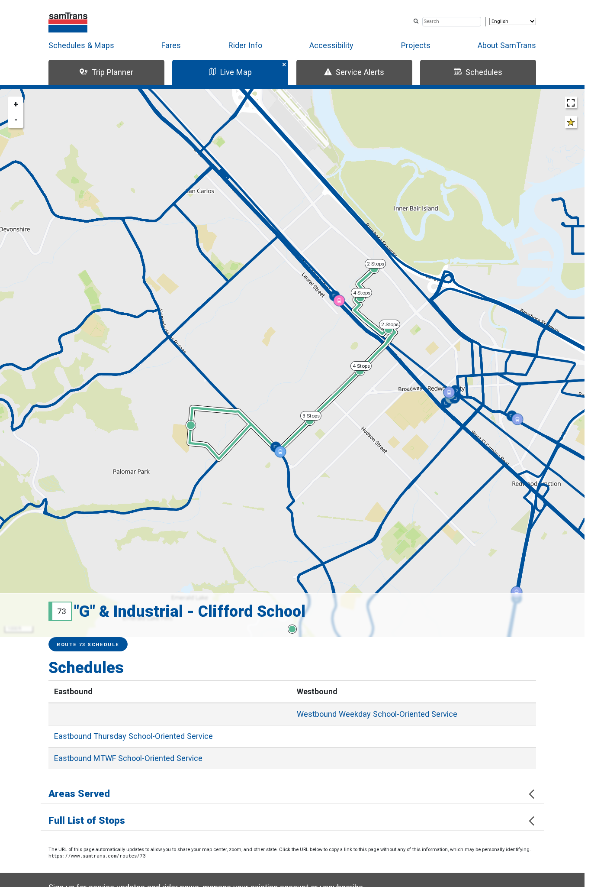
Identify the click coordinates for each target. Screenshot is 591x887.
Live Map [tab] (236, 72)
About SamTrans (507, 45)
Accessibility (331, 45)
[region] (292, 363)
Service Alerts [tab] (360, 72)
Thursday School (133, 736)
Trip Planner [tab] (112, 72)
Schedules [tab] (484, 72)
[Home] (68, 21)
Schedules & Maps (81, 45)
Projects (415, 45)
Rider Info (245, 45)
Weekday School (377, 714)
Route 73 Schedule (88, 644)
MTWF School (128, 758)
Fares (171, 45)
